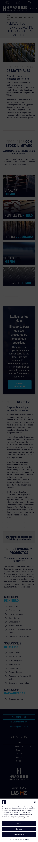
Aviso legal (26, 839)
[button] (35, 802)
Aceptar (19, 823)
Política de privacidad (16, 839)
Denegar (19, 829)
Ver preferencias (19, 834)
